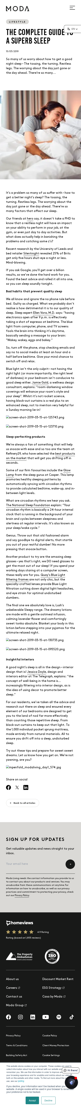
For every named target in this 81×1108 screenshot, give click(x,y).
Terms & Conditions (17, 1045)
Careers (11, 987)
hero (30, 218)
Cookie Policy (49, 1036)
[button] (72, 29)
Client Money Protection (55, 1045)
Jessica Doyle (36, 671)
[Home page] (17, 8)
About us (12, 979)
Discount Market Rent (57, 979)
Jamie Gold (40, 382)
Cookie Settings (51, 1055)
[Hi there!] (71, 1082)
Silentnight (31, 253)
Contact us (14, 996)
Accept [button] (32, 1100)
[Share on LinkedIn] (25, 787)
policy (21, 1080)
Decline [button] (48, 1100)
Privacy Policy (22, 895)
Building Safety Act (16, 1055)
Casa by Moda (52, 996)
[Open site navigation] (74, 8)
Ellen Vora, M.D (43, 312)
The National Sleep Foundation (28, 505)
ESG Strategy (51, 987)
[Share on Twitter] (17, 787)
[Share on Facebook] (8, 787)
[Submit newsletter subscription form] (70, 864)
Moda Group (15, 1005)
